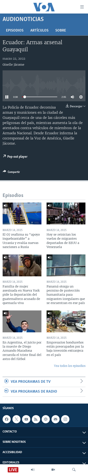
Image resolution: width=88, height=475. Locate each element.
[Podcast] (46, 419)
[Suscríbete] (55, 419)
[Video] (53, 469)
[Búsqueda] (73, 469)
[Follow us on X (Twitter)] (16, 419)
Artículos (39, 31)
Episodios (14, 31)
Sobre (60, 31)
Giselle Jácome (13, 65)
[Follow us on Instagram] (65, 419)
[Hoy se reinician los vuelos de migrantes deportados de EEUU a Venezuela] (66, 213)
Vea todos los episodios (69, 366)
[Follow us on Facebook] (7, 419)
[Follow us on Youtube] (26, 419)
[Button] (11, 173)
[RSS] (36, 419)
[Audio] (32, 469)
